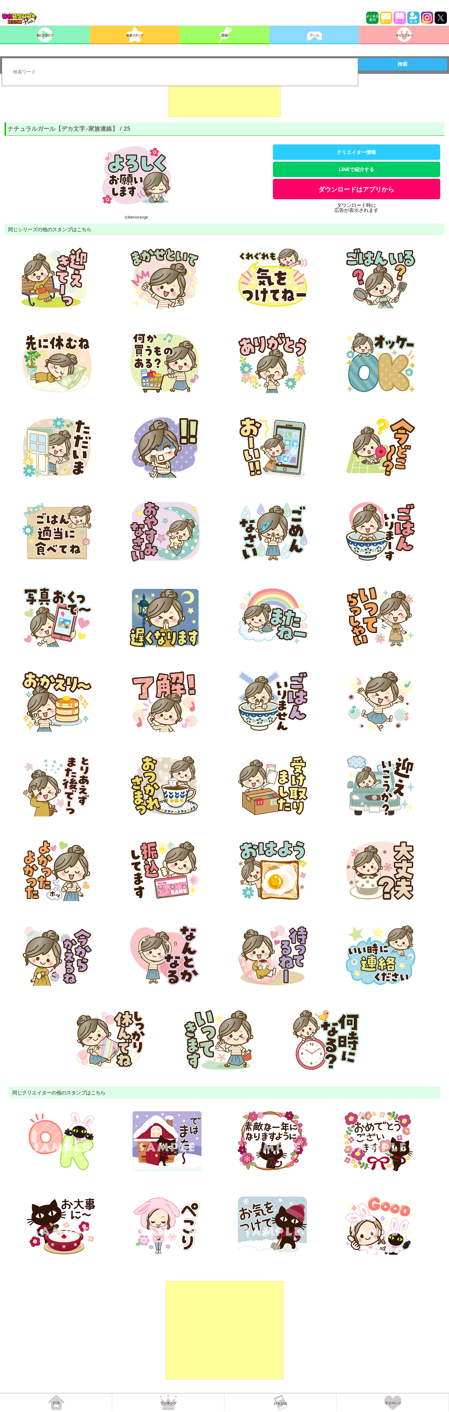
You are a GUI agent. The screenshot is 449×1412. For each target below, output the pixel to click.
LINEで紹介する (356, 169)
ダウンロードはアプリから (356, 189)
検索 (403, 64)
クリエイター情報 (356, 152)
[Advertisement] (224, 99)
